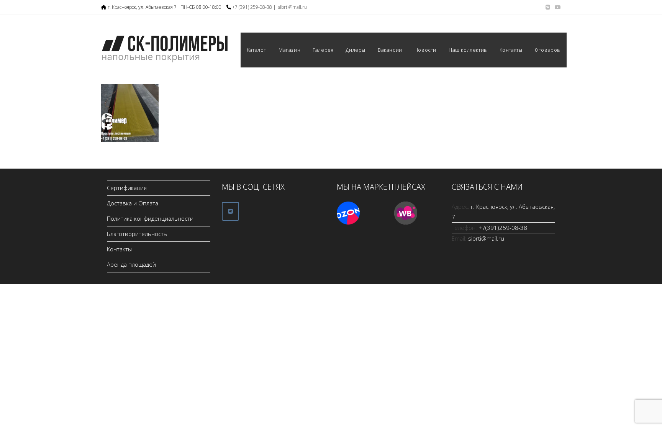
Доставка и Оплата (132, 203)
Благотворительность (137, 234)
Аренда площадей (131, 264)
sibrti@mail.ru (292, 7)
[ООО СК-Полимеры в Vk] (230, 211)
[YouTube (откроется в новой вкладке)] (556, 7)
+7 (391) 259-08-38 (252, 7)
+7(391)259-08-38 (502, 227)
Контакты (119, 249)
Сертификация (127, 188)
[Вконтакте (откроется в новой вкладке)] (547, 7)
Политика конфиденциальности (150, 218)
